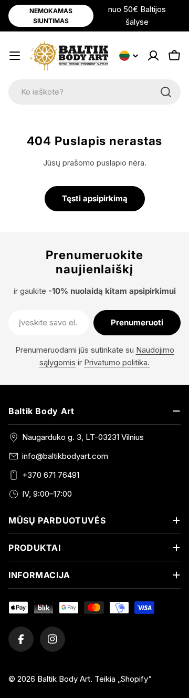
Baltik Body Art (63, 679)
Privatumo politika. (117, 362)
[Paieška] (166, 92)
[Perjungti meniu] (14, 55)
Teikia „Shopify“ (123, 679)
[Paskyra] (153, 55)
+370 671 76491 (50, 475)
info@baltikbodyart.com (65, 456)
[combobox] (94, 92)
